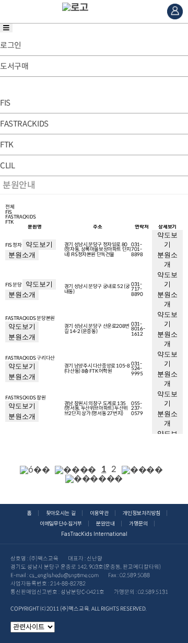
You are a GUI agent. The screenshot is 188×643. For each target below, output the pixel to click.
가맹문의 (138, 523)
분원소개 (22, 255)
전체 (9, 207)
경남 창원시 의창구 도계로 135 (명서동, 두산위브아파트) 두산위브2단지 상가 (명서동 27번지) (96, 408)
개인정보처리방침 (141, 513)
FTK (9, 222)
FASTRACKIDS (20, 217)
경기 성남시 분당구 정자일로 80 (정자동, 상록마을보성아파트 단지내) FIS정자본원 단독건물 (97, 250)
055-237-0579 (137, 408)
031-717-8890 (137, 289)
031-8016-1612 (138, 329)
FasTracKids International (94, 534)
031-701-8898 (137, 250)
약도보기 (39, 244)
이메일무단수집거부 (61, 523)
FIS (8, 212)
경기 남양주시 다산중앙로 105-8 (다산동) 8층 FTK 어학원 (97, 368)
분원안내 (105, 523)
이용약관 (99, 513)
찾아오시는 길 (61, 513)
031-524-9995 (137, 369)
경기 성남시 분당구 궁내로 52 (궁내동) (97, 289)
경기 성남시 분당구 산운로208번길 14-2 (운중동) (97, 329)
